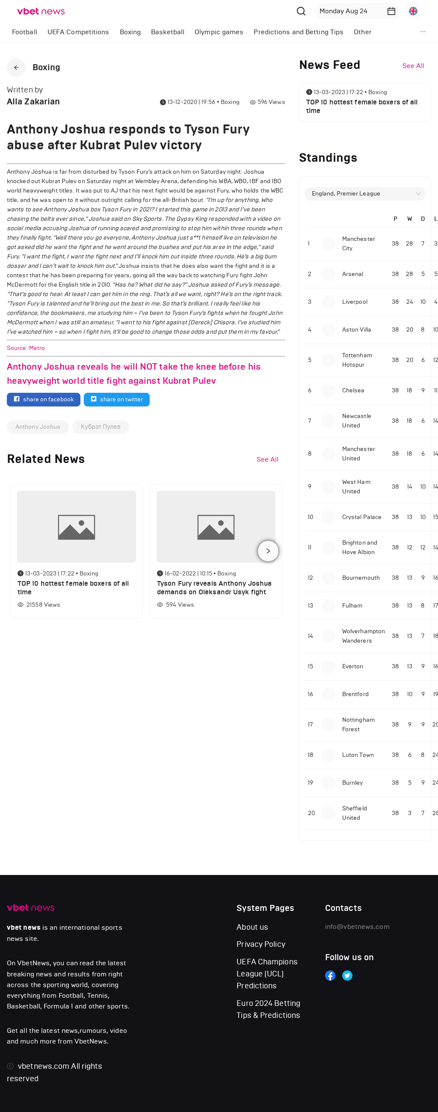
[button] (391, 11)
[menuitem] (24, 32)
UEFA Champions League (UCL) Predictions (267, 974)
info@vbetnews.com (357, 926)
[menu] (201, 32)
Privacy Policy (261, 944)
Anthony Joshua (37, 426)
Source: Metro (26, 348)
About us (252, 927)
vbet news (24, 927)
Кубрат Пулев (100, 426)
